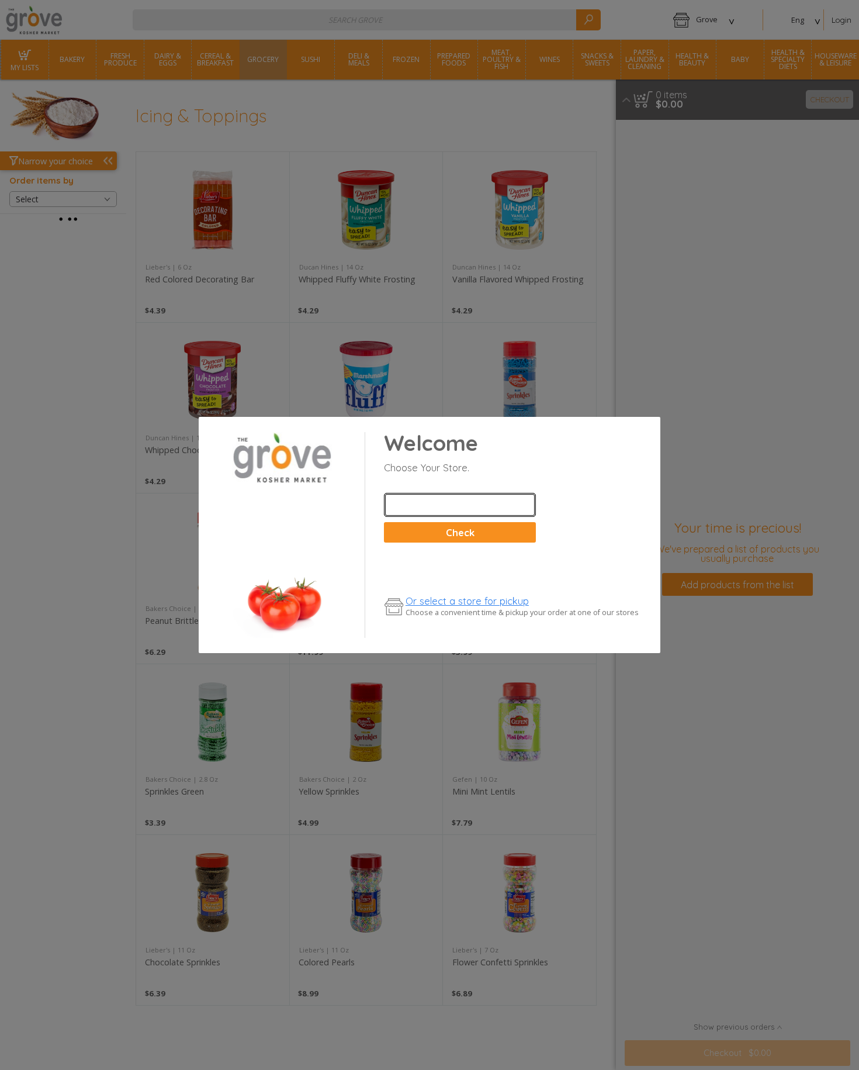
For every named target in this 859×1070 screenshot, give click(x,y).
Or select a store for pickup (467, 601)
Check (460, 532)
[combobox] (460, 505)
